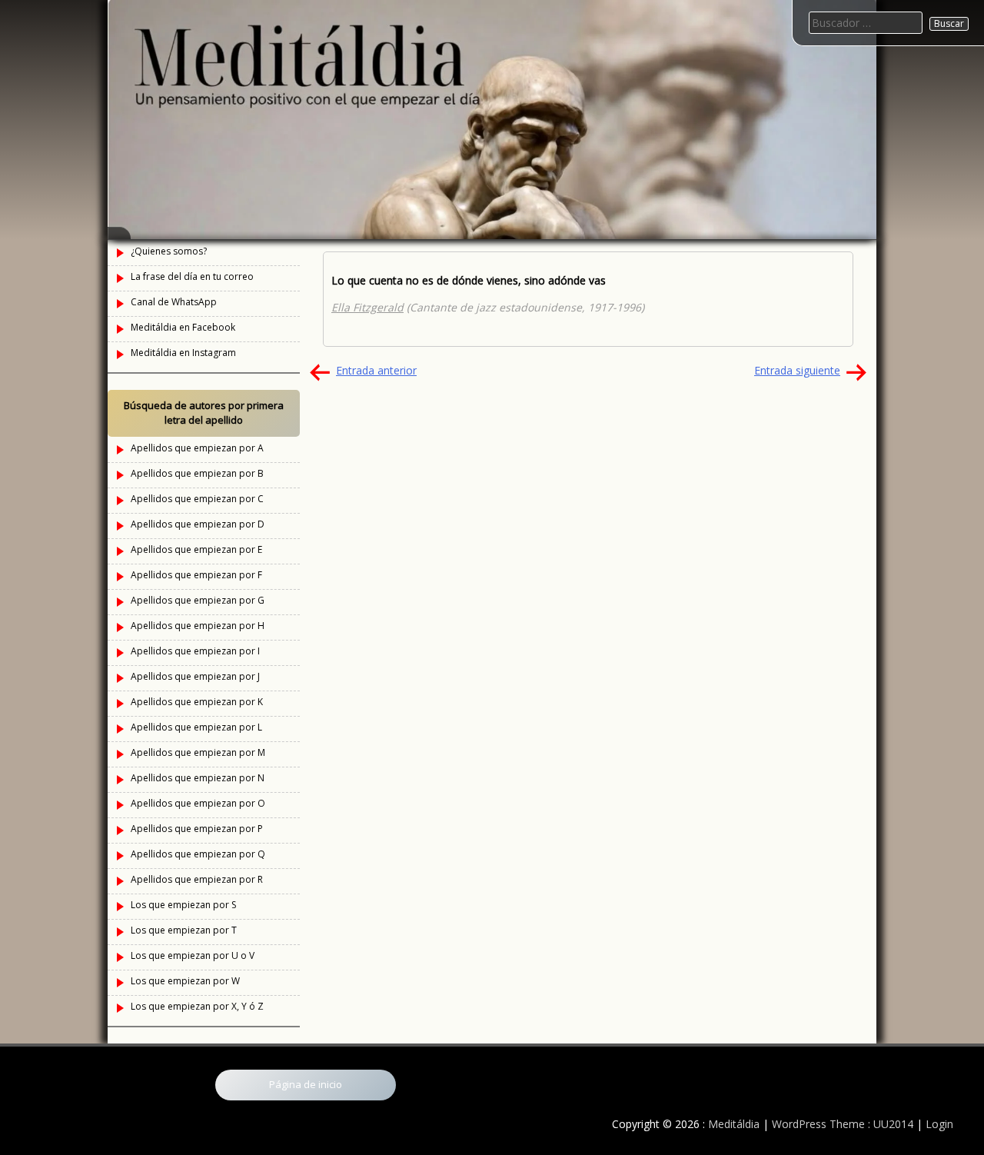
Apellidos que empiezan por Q (198, 853)
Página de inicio (305, 1084)
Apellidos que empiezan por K (197, 701)
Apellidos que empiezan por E (196, 549)
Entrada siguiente (797, 370)
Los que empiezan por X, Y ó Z (197, 1006)
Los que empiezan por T (184, 930)
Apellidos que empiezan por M (198, 752)
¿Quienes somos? (169, 251)
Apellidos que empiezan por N (197, 777)
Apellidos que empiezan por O (198, 803)
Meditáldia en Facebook (183, 327)
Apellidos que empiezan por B (197, 473)
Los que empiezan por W (185, 980)
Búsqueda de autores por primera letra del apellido (204, 413)
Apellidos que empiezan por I (195, 650)
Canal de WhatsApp (174, 301)
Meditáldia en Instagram (183, 352)
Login (939, 1124)
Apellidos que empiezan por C (197, 498)
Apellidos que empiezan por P (197, 828)
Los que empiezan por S (183, 904)
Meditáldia (734, 1124)
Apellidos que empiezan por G (197, 600)
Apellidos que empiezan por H (197, 625)
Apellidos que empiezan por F (196, 574)
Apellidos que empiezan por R (197, 879)
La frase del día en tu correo (192, 276)
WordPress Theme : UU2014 (842, 1124)
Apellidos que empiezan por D (197, 524)
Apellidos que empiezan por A (197, 447)
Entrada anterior (376, 370)
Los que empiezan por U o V (192, 955)
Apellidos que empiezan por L (196, 727)
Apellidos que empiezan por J (195, 676)
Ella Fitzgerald (367, 307)
